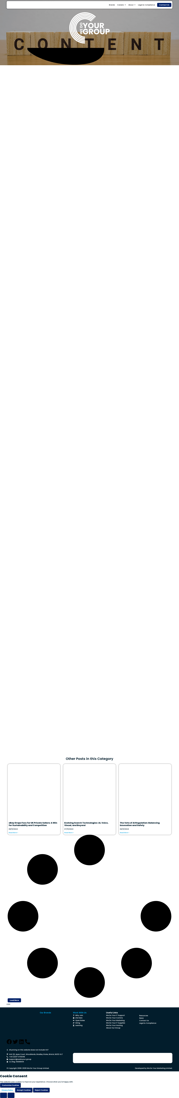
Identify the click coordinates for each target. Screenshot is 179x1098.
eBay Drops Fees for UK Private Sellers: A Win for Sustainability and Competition (33, 824)
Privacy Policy (7, 1090)
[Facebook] (9, 1041)
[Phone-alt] (27, 1041)
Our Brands (45, 1012)
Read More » (13, 833)
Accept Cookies (24, 1090)
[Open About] (135, 5)
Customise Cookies (10, 1085)
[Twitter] (15, 1041)
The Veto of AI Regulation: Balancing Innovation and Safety (140, 824)
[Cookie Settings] (3, 1095)
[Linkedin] (21, 1041)
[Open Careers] (125, 5)
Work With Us (79, 1012)
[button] (14, 1000)
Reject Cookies (41, 1090)
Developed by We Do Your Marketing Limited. (153, 1068)
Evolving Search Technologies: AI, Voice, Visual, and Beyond (86, 824)
